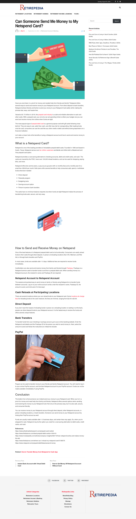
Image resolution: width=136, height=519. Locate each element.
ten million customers (46, 150)
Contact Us (68, 507)
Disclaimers (68, 504)
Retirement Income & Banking (61, 14)
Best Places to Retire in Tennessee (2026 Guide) (103, 46)
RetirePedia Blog (68, 496)
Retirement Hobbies (41, 14)
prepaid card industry (45, 114)
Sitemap (67, 501)
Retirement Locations (23, 14)
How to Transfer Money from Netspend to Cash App (39, 452)
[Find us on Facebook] (115, 1)
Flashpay (70, 268)
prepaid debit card (38, 124)
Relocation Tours (32, 504)
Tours (76, 14)
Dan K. (23, 31)
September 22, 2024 (33, 31)
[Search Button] (120, 7)
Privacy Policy (68, 498)
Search (117, 21)
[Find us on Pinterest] (120, 1)
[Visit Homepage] (31, 7)
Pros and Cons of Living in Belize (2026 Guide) (102, 40)
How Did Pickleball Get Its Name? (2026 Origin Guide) (104, 54)
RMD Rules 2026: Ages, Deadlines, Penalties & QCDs (104, 43)
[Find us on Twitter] (117, 1)
